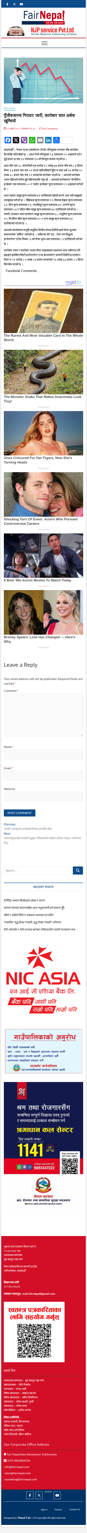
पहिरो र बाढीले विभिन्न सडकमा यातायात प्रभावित (28, 915)
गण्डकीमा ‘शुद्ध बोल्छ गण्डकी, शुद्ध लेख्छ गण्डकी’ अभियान (32, 922)
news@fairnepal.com (17, 1473)
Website (9, 789)
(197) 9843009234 (18, 1460)
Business (9, 108)
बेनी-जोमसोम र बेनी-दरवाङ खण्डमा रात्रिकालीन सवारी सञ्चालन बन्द (39, 929)
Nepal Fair (24, 1517)
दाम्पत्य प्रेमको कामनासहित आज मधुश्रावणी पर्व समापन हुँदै (34, 907)
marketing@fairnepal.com (20, 1479)
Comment (11, 691)
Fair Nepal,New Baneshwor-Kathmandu (31, 1454)
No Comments (50, 128)
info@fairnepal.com (16, 1466)
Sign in (44, 1509)
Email (8, 768)
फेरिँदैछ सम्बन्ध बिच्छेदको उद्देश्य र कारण (24, 900)
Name (9, 747)
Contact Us (74, 1509)
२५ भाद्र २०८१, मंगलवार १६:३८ (21, 128)
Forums (58, 1509)
